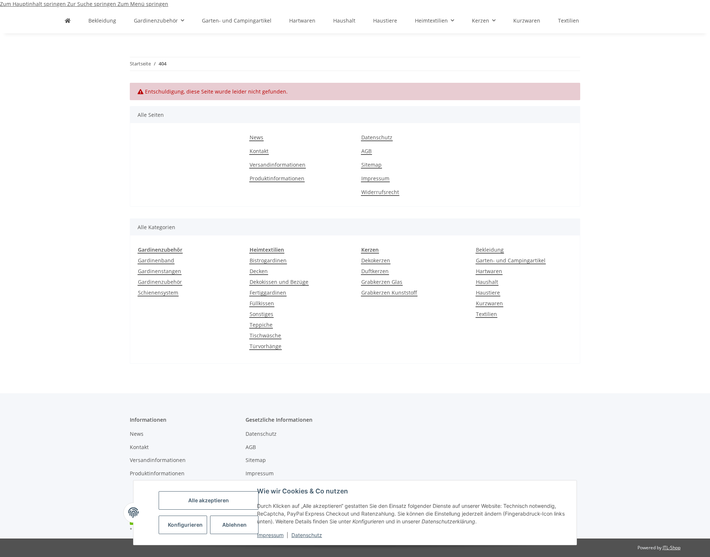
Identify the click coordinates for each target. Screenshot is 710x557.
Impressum (270, 535)
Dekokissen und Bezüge (279, 281)
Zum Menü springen (143, 3)
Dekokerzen (375, 260)
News (256, 137)
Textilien (486, 313)
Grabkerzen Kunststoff (389, 292)
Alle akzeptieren (208, 500)
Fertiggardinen (268, 292)
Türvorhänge (265, 346)
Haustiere (488, 292)
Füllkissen (262, 303)
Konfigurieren (185, 525)
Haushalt (487, 281)
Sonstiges (261, 313)
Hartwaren (489, 271)
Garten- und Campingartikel (510, 260)
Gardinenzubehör (160, 281)
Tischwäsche (265, 335)
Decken (259, 271)
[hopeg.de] (68, 20)
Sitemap (371, 164)
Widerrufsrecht (380, 192)
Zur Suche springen (92, 3)
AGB (366, 150)
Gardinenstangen (159, 271)
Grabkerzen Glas (381, 281)
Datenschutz (306, 535)
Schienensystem (158, 292)
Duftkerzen (375, 271)
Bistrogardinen (268, 260)
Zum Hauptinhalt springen (33, 3)
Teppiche (261, 324)
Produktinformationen (277, 178)
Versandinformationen (277, 164)
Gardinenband (156, 260)
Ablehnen (234, 525)
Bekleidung (490, 249)
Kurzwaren (489, 303)
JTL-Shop (671, 547)
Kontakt (259, 150)
